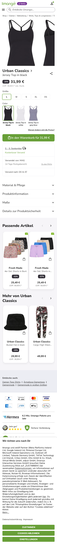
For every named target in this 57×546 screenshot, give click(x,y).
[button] (13, 86)
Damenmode (8, 385)
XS (45, 97)
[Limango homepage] (9, 3)
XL (36, 97)
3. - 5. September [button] (13, 148)
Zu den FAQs (46, 164)
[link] (20, 116)
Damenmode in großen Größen (32, 385)
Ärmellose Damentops (34, 382)
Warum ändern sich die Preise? (41, 130)
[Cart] (24, 259)
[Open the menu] (3, 9)
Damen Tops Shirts (11, 382)
